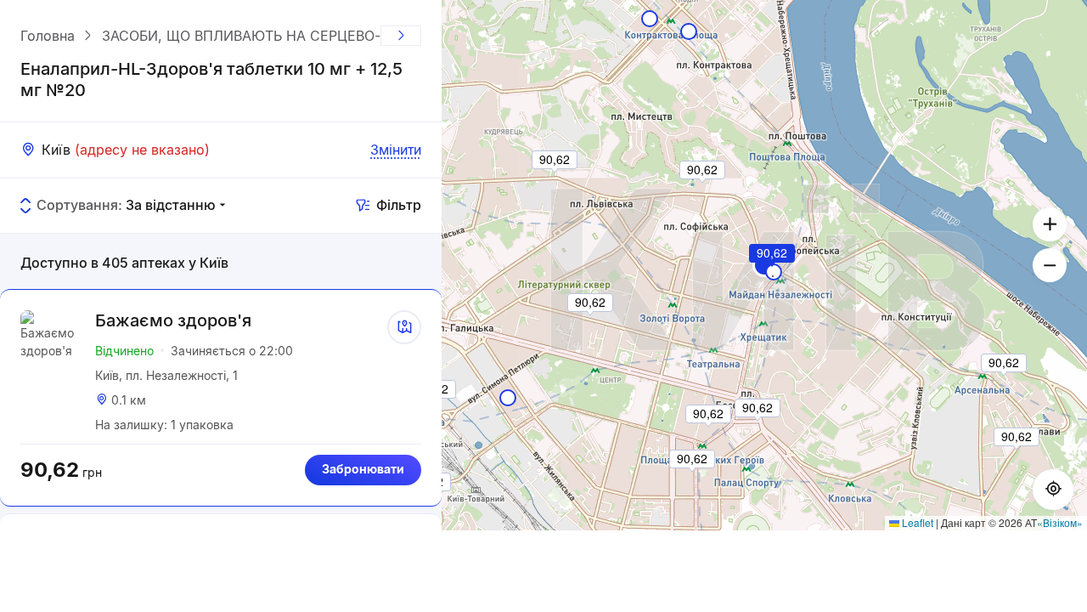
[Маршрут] (404, 327)
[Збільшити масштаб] (1050, 224)
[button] (773, 276)
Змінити (395, 149)
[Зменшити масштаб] (1050, 265)
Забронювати (363, 469)
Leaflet (916, 522)
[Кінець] (400, 36)
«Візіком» (1060, 522)
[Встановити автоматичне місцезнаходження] (1053, 489)
